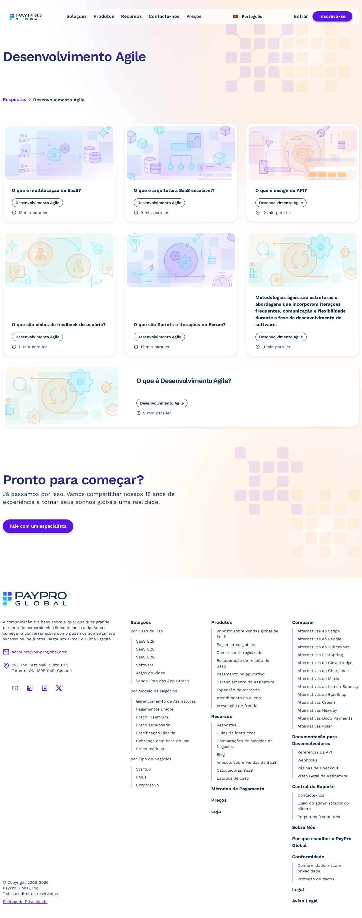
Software (145, 665)
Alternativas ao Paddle (319, 639)
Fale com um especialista (38, 526)
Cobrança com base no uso (162, 741)
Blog (221, 754)
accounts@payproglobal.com (39, 652)
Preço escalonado (153, 725)
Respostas (14, 99)
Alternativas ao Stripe (319, 631)
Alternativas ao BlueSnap (322, 694)
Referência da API (315, 752)
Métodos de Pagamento (237, 788)
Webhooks (307, 760)
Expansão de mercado (238, 690)
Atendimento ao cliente (239, 698)
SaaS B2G (145, 657)
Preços (194, 16)
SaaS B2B (145, 641)
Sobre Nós (303, 827)
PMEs (141, 777)
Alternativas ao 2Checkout (323, 647)
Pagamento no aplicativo (240, 674)
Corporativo (147, 785)
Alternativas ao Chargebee (323, 670)
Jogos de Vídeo (150, 673)
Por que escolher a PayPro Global (322, 842)
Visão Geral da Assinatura (322, 776)
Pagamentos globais (236, 644)
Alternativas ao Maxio (318, 678)
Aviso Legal (305, 901)
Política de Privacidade (25, 901)
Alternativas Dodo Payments (325, 718)
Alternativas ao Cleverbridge (325, 662)
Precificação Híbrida (155, 733)
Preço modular (150, 748)
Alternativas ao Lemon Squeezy (328, 686)
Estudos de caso (233, 778)
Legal (298, 889)
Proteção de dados (316, 879)
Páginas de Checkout (318, 768)
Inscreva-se (332, 16)
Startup (143, 769)
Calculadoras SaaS (235, 770)
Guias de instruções (236, 733)
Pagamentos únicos (155, 709)
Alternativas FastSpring (320, 654)
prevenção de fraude (237, 705)
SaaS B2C (145, 649)
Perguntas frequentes (319, 816)
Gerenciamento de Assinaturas (166, 701)
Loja (216, 811)
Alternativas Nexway (317, 710)
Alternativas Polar (315, 726)
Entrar (301, 16)
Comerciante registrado (239, 652)
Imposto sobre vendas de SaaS (247, 762)
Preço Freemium (152, 717)
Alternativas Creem (316, 702)
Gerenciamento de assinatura (245, 682)
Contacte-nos (164, 16)
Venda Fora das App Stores (162, 681)
